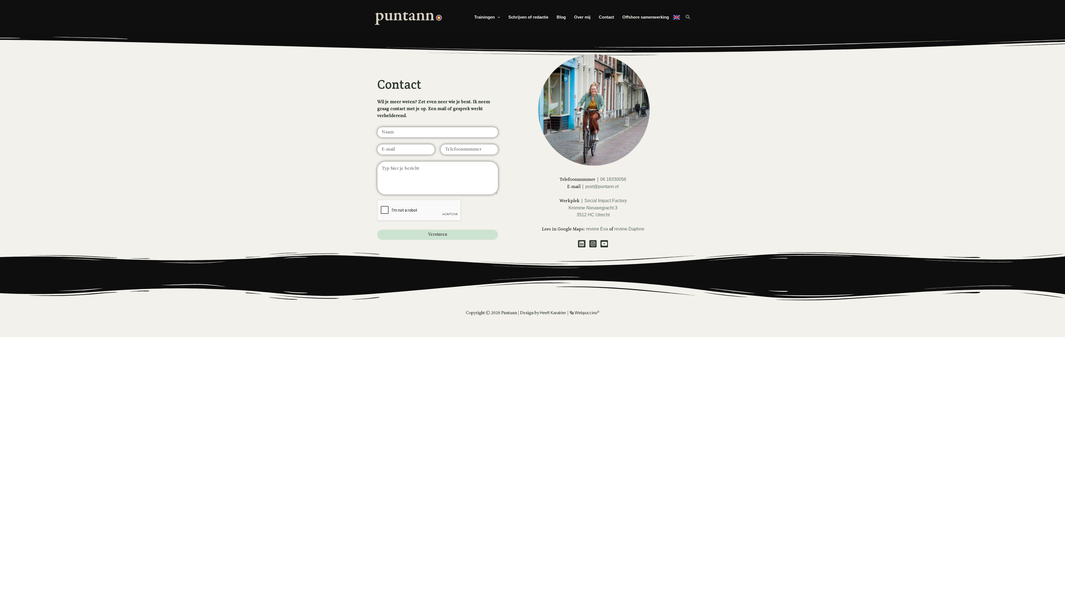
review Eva (597, 229)
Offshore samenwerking (645, 17)
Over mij (582, 17)
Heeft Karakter (553, 312)
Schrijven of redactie (528, 17)
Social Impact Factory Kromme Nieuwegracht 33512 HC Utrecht (598, 207)
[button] (497, 17)
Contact (606, 17)
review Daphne (629, 229)
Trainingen (484, 17)
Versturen (437, 235)
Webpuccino (586, 312)
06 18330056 (613, 179)
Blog (561, 17)
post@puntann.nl (602, 186)
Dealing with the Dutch (676, 17)
